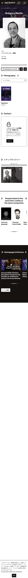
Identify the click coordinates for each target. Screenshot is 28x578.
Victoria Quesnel (4, 223)
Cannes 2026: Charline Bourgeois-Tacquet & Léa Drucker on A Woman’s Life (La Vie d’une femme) (10, 275)
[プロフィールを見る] (24, 3)
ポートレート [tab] (14, 163)
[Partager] (21, 69)
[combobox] (14, 80)
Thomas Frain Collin (16, 223)
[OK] (14, 575)
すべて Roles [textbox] (6, 80)
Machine (4, 103)
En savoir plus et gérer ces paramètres (11, 571)
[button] (20, 169)
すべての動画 (5, 290)
